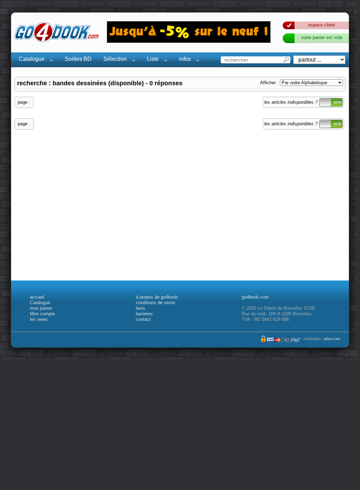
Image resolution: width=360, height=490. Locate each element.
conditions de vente (155, 302)
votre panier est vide (321, 37)
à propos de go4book (157, 297)
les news (39, 319)
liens (140, 308)
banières (144, 313)
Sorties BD (78, 59)
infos (183, 60)
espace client (321, 24)
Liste (151, 60)
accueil (37, 297)
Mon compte (42, 313)
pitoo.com (332, 339)
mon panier (41, 308)
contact (143, 319)
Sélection (113, 60)
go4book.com (255, 297)
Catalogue (30, 60)
